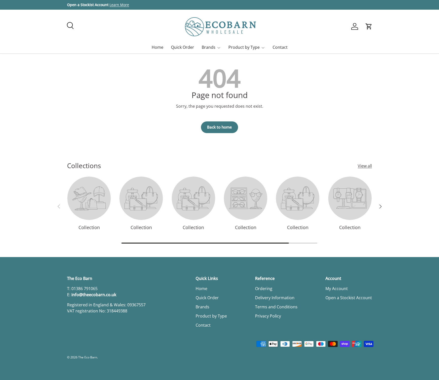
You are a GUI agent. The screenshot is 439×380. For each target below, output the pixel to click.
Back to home (219, 127)
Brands (208, 47)
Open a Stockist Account (348, 297)
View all (365, 166)
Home (157, 47)
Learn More (119, 4)
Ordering (263, 288)
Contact (280, 47)
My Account (336, 288)
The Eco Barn (87, 357)
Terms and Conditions (276, 307)
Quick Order (182, 47)
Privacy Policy (268, 316)
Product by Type (244, 47)
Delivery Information (274, 297)
